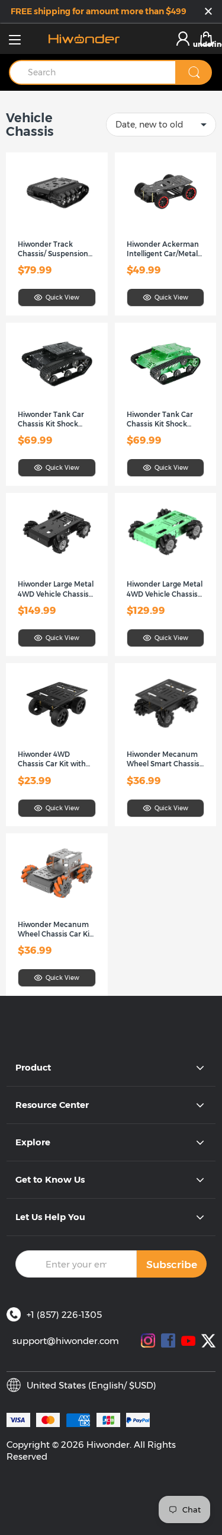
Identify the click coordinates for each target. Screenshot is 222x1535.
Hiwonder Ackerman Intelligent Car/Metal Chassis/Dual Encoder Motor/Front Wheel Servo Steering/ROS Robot (164, 249)
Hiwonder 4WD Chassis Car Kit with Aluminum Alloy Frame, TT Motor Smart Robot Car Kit (52, 759)
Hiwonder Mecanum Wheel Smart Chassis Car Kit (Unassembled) (165, 759)
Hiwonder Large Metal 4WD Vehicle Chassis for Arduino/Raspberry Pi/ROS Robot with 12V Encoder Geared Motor (165, 589)
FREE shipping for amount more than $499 (98, 11)
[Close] (208, 12)
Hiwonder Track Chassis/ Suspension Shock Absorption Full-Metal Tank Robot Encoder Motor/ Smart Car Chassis (56, 249)
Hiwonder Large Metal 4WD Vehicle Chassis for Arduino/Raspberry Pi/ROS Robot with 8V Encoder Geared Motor (56, 589)
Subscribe (171, 1264)
